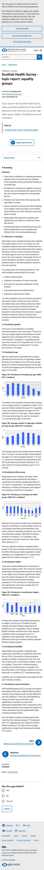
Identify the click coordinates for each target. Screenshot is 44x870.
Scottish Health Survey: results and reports (21, 130)
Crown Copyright (8, 840)
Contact (24, 836)
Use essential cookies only (22, 36)
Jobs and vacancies (24, 840)
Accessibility (6, 836)
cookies (11, 4)
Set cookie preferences (22, 42)
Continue (7, 809)
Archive (16, 836)
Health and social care (14, 94)
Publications (12, 65)
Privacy (36, 840)
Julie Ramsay (12, 772)
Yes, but (9, 801)
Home (4, 65)
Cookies (33, 836)
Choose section (9, 158)
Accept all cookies (22, 29)
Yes (7, 790)
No (7, 796)
